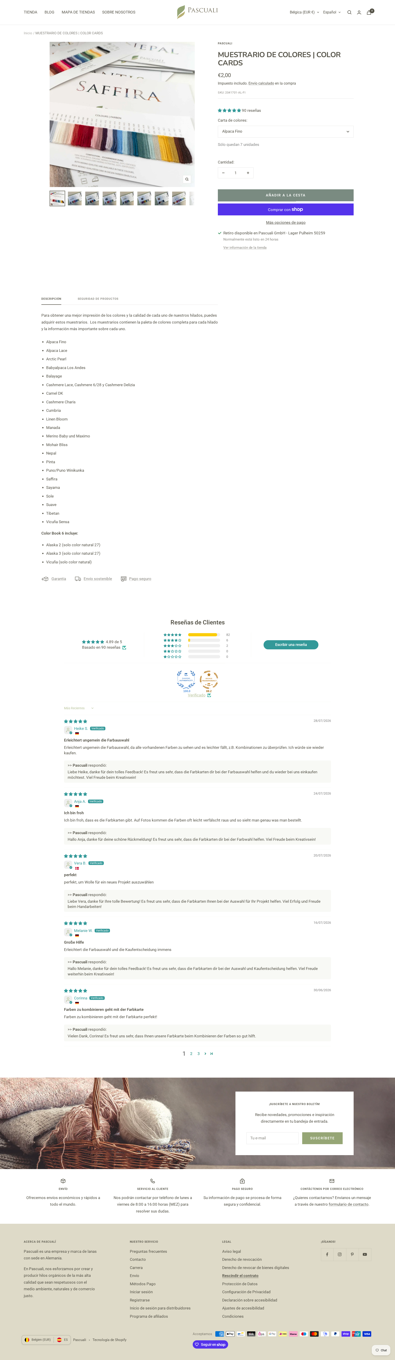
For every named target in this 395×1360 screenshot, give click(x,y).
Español (329, 12)
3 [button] (199, 1053)
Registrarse (140, 1300)
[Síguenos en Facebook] (327, 1254)
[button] (230, 110)
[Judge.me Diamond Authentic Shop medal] (186, 680)
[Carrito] (369, 12)
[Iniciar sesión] (359, 12)
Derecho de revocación (242, 1259)
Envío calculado (261, 83)
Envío (134, 1275)
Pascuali (225, 43)
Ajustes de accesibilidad (243, 1308)
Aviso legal (231, 1251)
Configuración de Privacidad (246, 1292)
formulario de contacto (348, 1204)
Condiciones (233, 1316)
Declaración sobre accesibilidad (249, 1300)
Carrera (136, 1267)
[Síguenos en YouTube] (365, 1254)
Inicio (28, 33)
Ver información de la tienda (245, 248)
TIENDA (30, 12)
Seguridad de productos (98, 298)
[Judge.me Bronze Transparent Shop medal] (209, 680)
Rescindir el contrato (240, 1275)
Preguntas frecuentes (148, 1251)
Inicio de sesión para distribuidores (160, 1308)
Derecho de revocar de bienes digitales (255, 1267)
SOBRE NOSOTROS (118, 12)
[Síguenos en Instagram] (340, 1254)
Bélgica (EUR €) (302, 12)
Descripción (51, 298)
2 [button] (191, 1053)
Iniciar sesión (141, 1292)
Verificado (197, 695)
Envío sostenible (98, 578)
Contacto (138, 1259)
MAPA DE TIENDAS (78, 12)
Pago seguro (140, 578)
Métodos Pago (143, 1284)
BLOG (49, 12)
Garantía (58, 578)
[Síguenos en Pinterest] (352, 1254)
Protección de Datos (240, 1284)
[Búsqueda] (349, 12)
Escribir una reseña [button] (291, 645)
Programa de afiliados (149, 1316)
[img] (75, 721)
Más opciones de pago (286, 222)
